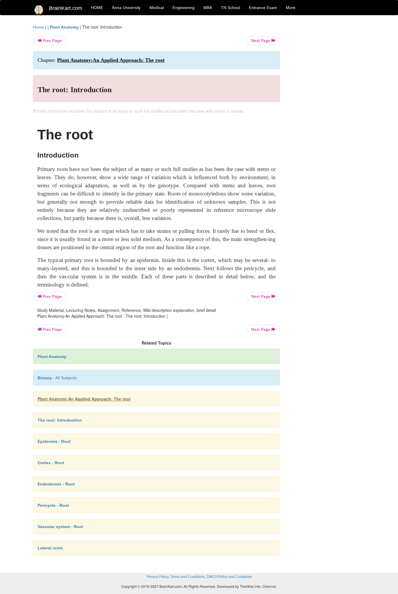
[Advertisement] (327, 111)
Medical (156, 7)
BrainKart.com (65, 8)
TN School (230, 7)
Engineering (183, 7)
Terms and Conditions (187, 577)
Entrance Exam (263, 7)
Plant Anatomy (64, 27)
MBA (207, 7)
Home (38, 27)
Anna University (126, 7)
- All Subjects (57, 377)
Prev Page (51, 40)
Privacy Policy (158, 577)
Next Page (261, 40)
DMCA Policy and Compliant (229, 577)
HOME (97, 7)
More (290, 7)
